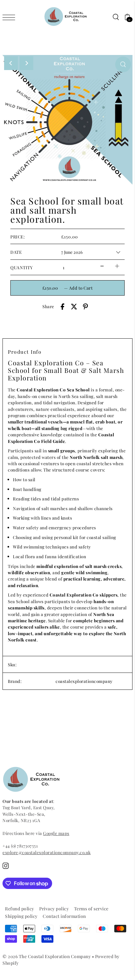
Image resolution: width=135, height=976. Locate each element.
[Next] (26, 63)
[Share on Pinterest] (85, 306)
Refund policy (19, 909)
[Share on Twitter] (74, 306)
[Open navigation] (10, 17)
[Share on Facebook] (62, 306)
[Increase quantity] (117, 266)
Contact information (64, 916)
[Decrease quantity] (102, 266)
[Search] (115, 16)
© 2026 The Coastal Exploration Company (47, 956)
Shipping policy (21, 916)
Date (16, 252)
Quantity (21, 267)
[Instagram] (6, 865)
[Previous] (11, 63)
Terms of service (91, 909)
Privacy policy (54, 909)
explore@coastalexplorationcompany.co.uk (47, 852)
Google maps (56, 833)
